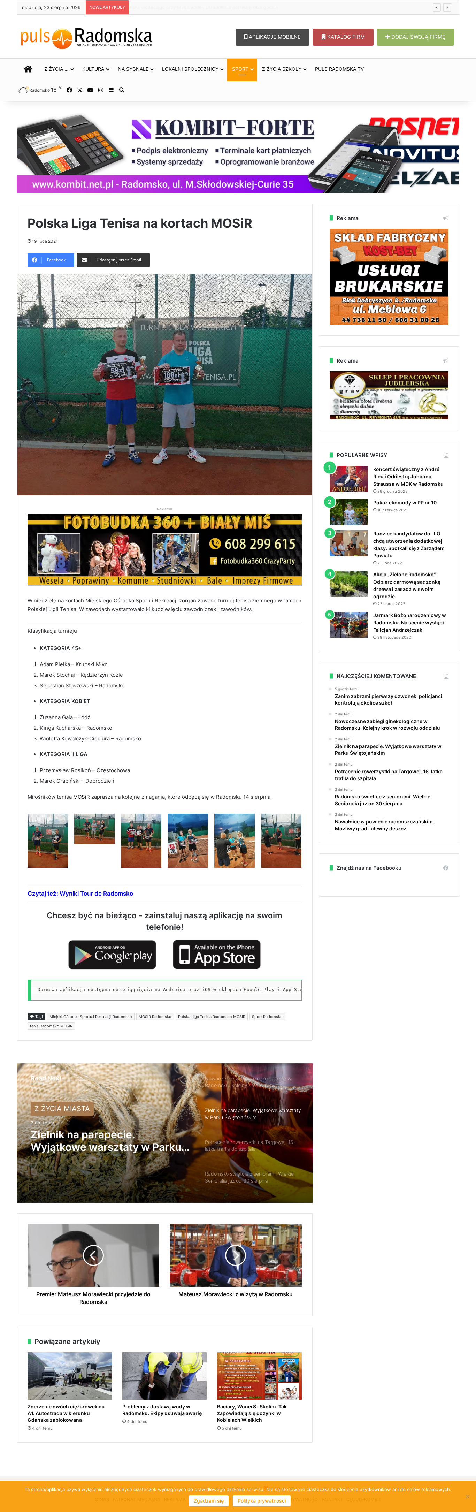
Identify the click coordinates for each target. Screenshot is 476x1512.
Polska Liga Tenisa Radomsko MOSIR (211, 1016)
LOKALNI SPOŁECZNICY (190, 69)
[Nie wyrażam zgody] (467, 1496)
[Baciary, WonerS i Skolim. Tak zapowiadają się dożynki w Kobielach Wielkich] (259, 1376)
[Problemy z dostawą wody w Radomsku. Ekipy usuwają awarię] (164, 1376)
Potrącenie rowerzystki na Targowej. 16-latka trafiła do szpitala (100, 1140)
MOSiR (81, 796)
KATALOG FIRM (345, 36)
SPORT (240, 69)
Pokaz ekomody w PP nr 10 (405, 503)
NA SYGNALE (133, 69)
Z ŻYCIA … (56, 69)
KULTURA (93, 69)
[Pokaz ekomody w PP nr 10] (349, 512)
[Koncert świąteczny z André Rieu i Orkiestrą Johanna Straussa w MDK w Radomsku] (349, 479)
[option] (165, 1133)
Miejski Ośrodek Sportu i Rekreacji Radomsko (90, 1016)
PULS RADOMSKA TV (339, 69)
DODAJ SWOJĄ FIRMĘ (417, 36)
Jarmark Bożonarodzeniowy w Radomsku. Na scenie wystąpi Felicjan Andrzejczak (409, 622)
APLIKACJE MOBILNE (274, 36)
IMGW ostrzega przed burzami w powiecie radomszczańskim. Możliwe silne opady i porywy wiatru (232, 7)
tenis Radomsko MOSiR (51, 1026)
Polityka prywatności (262, 1501)
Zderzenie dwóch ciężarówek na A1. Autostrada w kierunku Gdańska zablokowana (66, 1413)
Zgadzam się (209, 1501)
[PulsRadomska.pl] (86, 37)
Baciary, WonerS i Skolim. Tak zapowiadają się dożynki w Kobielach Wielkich (252, 1413)
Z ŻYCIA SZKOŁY (281, 69)
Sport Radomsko (267, 1016)
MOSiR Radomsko (155, 1016)
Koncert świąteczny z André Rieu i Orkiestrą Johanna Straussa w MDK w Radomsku (408, 476)
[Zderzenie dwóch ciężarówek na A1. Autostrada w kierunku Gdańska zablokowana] (70, 1376)
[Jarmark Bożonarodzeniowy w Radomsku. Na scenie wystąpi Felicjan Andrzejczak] (349, 625)
